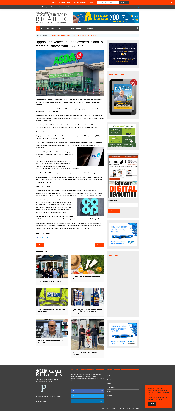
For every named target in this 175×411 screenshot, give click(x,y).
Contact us (67, 7)
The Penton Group (46, 382)
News (42, 28)
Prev (40, 245)
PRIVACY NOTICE (41, 401)
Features (50, 28)
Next (98, 245)
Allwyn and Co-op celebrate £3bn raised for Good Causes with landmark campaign (87, 311)
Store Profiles (69, 28)
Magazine (90, 28)
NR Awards (79, 28)
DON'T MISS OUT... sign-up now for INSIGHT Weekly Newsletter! (71, 2)
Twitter (135, 7)
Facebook (132, 7)
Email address (112, 201)
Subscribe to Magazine (43, 7)
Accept (152, 404)
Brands (58, 28)
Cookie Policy (157, 399)
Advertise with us (56, 7)
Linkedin (138, 7)
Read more (74, 385)
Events (109, 391)
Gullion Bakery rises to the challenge (50, 281)
